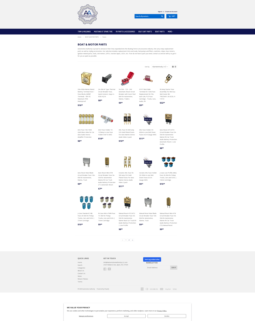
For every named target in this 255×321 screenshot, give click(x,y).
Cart (173, 16)
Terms (80, 282)
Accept (126, 316)
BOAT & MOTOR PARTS (92, 37)
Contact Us (81, 273)
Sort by (147, 67)
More (170, 31)
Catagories (81, 268)
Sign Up (173, 267)
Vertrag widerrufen (152, 259)
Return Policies (83, 279)
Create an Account (171, 11)
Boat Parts (159, 31)
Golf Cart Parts (145, 31)
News (80, 276)
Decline (166, 316)
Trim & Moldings (84, 31)
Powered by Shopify (103, 289)
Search (80, 265)
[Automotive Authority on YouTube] (109, 270)
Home (79, 37)
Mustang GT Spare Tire (103, 31)
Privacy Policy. (162, 311)
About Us (81, 271)
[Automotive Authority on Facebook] (104, 270)
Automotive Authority (88, 289)
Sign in (160, 11)
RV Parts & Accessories (125, 31)
